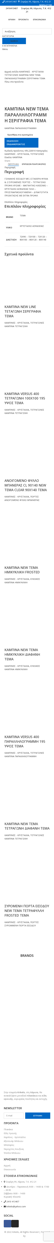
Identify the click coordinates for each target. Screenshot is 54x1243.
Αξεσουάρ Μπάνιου (13, 1141)
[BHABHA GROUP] (38, 1040)
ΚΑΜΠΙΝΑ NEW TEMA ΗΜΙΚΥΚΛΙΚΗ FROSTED (22, 569)
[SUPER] (15, 991)
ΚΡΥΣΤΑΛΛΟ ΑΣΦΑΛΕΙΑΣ (32, 226)
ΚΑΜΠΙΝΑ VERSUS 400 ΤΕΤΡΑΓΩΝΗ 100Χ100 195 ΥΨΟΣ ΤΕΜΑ (24, 398)
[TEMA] (38, 968)
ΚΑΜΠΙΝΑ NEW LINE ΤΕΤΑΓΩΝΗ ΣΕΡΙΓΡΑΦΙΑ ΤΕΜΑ (22, 311)
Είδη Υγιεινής (10, 1133)
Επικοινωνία (10, 1169)
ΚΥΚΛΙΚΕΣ (35, 579)
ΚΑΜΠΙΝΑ (17, 157)
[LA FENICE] (15, 1020)
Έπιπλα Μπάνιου (12, 1152)
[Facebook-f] (7, 1223)
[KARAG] (38, 1020)
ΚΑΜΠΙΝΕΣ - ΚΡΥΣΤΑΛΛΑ (31, 71)
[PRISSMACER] (15, 1011)
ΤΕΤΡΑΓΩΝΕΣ (11, 75)
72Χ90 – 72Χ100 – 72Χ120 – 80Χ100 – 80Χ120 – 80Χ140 (33, 238)
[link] (28, 1235)
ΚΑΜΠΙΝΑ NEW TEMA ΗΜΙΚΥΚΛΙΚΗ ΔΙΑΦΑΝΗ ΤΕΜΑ (22, 654)
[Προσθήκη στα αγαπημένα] (8, 331)
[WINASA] (15, 975)
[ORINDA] (38, 1011)
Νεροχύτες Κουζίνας (14, 1149)
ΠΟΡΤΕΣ (34, 496)
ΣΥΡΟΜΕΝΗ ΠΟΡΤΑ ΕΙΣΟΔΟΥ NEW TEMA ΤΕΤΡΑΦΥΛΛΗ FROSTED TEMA (26, 910)
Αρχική (7, 1165)
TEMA (23, 215)
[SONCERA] (38, 991)
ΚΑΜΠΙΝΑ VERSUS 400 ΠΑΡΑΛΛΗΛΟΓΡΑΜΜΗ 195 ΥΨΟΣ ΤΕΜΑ (24, 741)
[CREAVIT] (15, 1040)
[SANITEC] (15, 1001)
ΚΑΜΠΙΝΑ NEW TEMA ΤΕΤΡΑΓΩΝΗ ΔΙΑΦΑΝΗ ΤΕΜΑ (27, 826)
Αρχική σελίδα (11, 71)
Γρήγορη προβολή (8, 342)
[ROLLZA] (38, 1001)
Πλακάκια (8, 1129)
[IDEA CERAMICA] (15, 1030)
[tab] (13, 164)
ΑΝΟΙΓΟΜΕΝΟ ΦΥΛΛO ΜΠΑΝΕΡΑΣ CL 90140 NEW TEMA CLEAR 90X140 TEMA (25, 485)
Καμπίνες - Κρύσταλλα (15, 1137)
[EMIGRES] (38, 1030)
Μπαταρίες (9, 1145)
